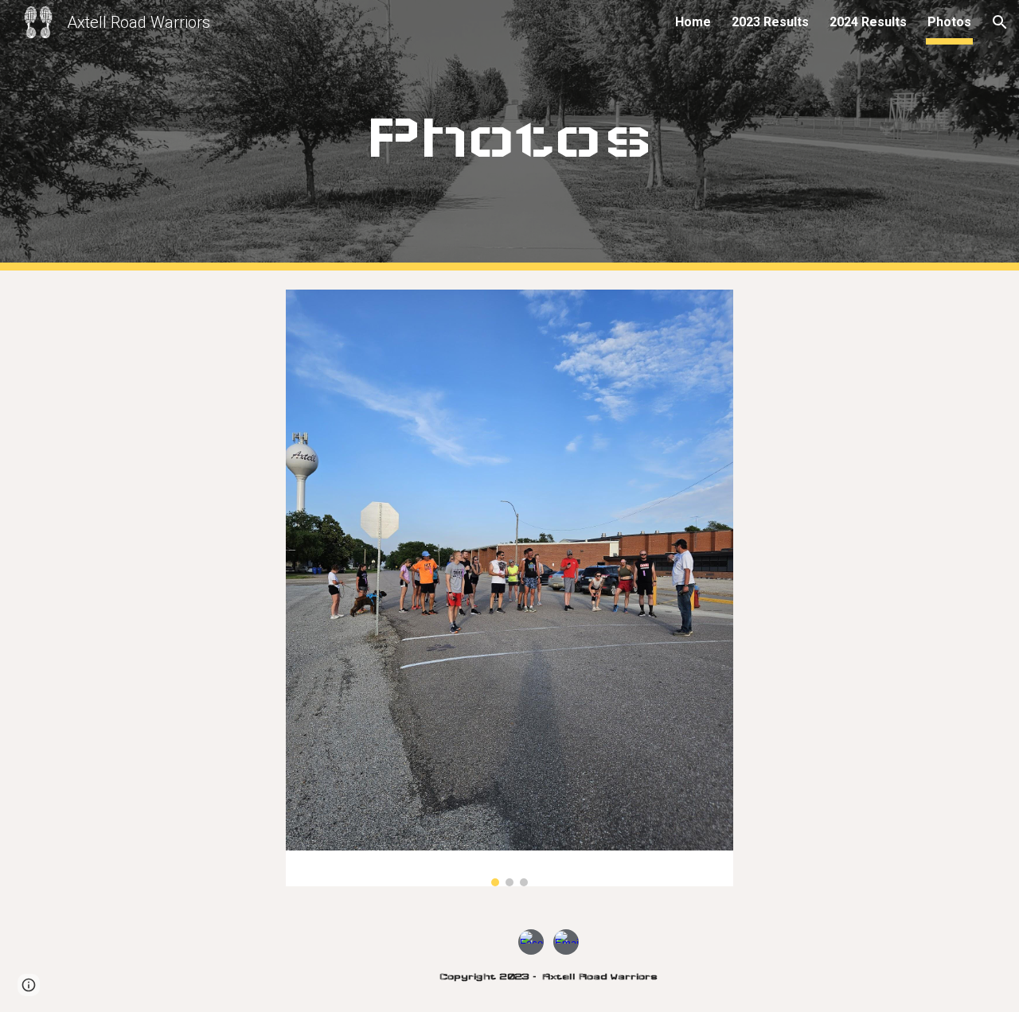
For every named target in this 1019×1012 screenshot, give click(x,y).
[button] (1000, 22)
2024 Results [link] (868, 21)
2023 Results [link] (770, 21)
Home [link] (693, 21)
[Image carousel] (509, 588)
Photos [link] (949, 21)
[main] (509, 135)
